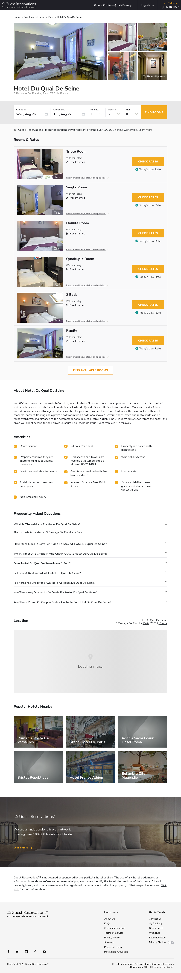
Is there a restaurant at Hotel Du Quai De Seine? (47, 573)
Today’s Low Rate (150, 169)
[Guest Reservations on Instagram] (26, 951)
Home (17, 17)
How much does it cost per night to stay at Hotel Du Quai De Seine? (60, 544)
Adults (112, 109)
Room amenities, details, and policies (86, 177)
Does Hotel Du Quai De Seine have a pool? (42, 563)
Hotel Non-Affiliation (116, 951)
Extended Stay (157, 937)
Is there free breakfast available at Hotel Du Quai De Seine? (54, 583)
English (145, 5)
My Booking (125, 5)
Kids (128, 109)
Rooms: (94, 109)
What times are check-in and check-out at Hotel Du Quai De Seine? (60, 554)
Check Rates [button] (148, 162)
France (40, 17)
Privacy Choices (158, 942)
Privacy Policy (111, 937)
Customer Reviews (114, 928)
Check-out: (59, 109)
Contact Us (155, 918)
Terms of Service (113, 933)
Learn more (145, 130)
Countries (29, 17)
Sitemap (108, 942)
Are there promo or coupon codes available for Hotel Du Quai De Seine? (62, 602)
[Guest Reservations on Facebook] (10, 951)
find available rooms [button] (90, 370)
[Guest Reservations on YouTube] (43, 951)
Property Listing (113, 947)
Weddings (154, 933)
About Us (109, 918)
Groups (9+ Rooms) (105, 5)
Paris (50, 17)
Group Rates (156, 928)
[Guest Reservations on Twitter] (17, 951)
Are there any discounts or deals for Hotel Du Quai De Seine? (56, 592)
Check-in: (21, 109)
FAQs (107, 923)
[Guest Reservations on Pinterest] (35, 951)
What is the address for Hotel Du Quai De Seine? (47, 524)
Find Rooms (154, 112)
